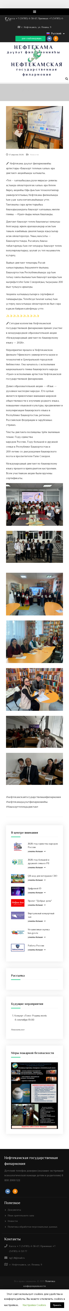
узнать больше (35, 851)
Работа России (36, 945)
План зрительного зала (21, 1215)
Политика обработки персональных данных (32, 1226)
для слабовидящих (31, 38)
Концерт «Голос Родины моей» (30, 1015)
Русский (56, 33)
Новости (34, 154)
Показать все (17, 1029)
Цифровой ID (34, 888)
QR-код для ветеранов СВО (42, 876)
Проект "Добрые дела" (40, 900)
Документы (14, 1209)
